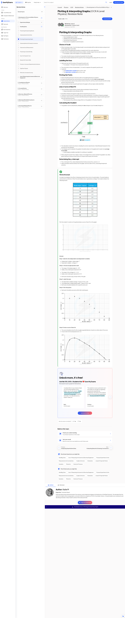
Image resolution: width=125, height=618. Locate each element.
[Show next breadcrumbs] (111, 7)
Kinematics (90, 461)
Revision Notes (79, 7)
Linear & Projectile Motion (102, 461)
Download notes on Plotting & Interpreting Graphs (86, 507)
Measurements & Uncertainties (66, 461)
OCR (71, 7)
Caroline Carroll (75, 25)
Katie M (73, 23)
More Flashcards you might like (69, 469)
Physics (66, 7)
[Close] (46, 507)
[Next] (110, 397)
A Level (60, 7)
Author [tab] (52, 485)
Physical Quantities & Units (102, 457)
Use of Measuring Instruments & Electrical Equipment (81, 457)
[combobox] (75, 2)
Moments (68, 464)
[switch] (123, 616)
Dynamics (61, 464)
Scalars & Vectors (80, 461)
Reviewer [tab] (62, 485)
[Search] (106, 2)
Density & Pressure (78, 464)
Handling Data (62, 457)
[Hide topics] (44, 7)
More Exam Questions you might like (70, 454)
